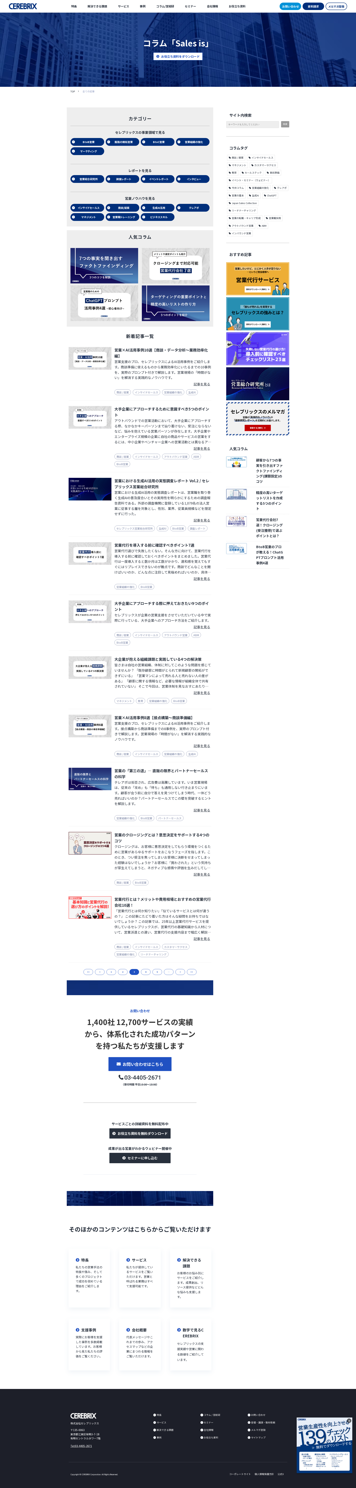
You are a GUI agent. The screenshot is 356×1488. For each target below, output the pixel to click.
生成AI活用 (158, 208)
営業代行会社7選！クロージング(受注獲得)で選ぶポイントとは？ (269, 527)
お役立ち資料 (237, 6)
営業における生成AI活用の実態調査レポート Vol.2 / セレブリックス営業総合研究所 (161, 483)
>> (191, 971)
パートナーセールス (170, 818)
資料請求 (313, 6)
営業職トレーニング (124, 217)
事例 (142, 6)
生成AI (192, 392)
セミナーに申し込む (143, 1157)
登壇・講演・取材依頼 (263, 1422)
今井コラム (238, 188)
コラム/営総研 (165, 6)
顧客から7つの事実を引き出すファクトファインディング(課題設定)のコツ (269, 471)
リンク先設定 (89, 1278)
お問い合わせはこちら (143, 1064)
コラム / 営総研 (212, 1415)
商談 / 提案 (122, 392)
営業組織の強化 (194, 142)
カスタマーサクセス (175, 947)
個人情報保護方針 (264, 1474)
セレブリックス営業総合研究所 (134, 528)
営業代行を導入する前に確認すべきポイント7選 (154, 545)
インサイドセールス (89, 208)
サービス (123, 6)
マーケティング (88, 151)
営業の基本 (238, 195)
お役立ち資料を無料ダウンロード (143, 1133)
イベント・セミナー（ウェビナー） (251, 180)
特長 (74, 6)
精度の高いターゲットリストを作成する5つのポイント (269, 500)
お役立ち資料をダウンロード (180, 56)
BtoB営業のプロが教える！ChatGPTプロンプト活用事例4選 (270, 554)
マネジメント (88, 217)
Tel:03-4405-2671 (81, 1446)
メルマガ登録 (336, 6)
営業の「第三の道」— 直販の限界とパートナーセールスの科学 (161, 773)
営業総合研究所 (89, 179)
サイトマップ (258, 1437)
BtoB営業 (89, 142)
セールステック (253, 172)
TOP (72, 91)
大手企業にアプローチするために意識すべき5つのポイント (161, 412)
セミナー (190, 6)
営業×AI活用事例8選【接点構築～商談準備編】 (154, 717)
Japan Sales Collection (244, 203)
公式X (281, 1474)
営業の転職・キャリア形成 (246, 218)
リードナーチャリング (154, 954)
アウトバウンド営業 (175, 457)
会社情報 (212, 6)
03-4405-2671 (142, 1077)
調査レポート (123, 179)
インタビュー (194, 179)
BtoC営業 (159, 142)
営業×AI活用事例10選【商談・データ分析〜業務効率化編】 (161, 353)
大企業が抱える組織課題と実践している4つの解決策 (158, 659)
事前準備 (274, 172)
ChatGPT (271, 195)
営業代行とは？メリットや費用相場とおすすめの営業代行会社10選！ (162, 902)
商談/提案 (123, 208)
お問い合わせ (290, 6)
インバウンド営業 (241, 233)
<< (88, 971)
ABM (196, 457)
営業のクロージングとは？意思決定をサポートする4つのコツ (161, 837)
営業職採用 (275, 218)
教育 (140, 701)
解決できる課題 (97, 6)
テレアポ (194, 208)
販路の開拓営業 (124, 142)
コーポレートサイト (240, 1474)
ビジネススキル (159, 217)
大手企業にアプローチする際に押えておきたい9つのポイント (161, 606)
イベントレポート (159, 179)
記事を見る (202, 384)
